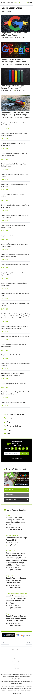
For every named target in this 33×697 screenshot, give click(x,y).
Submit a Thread (16, 650)
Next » (29, 643)
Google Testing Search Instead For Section (13, 384)
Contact (16, 668)
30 (16, 117)
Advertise (16, 665)
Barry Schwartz (24, 38)
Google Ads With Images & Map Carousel (13, 402)
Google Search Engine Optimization (16, 593)
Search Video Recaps (12, 551)
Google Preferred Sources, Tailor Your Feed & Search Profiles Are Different (16, 618)
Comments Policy (16, 662)
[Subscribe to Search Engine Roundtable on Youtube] (23, 448)
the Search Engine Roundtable (17, 674)
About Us (16, 659)
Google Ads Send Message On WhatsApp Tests (15, 336)
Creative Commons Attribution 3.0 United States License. (16, 688)
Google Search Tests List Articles (11, 236)
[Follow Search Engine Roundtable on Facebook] (12, 448)
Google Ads (9, 576)
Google (8, 515)
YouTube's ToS (16, 693)
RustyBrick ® (16, 681)
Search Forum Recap (12, 535)
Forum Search (16, 653)
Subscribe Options (16, 458)
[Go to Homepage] (12, 2)
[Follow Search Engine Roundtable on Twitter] (16, 448)
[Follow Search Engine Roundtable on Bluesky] (19, 448)
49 (8, 529)
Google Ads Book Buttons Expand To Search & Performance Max (16, 580)
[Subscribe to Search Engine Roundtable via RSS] (27, 448)
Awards (16, 656)
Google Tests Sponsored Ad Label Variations (14, 264)
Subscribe (24, 453)
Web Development (28, 681)
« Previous (5, 643)
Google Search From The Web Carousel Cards (14, 355)
